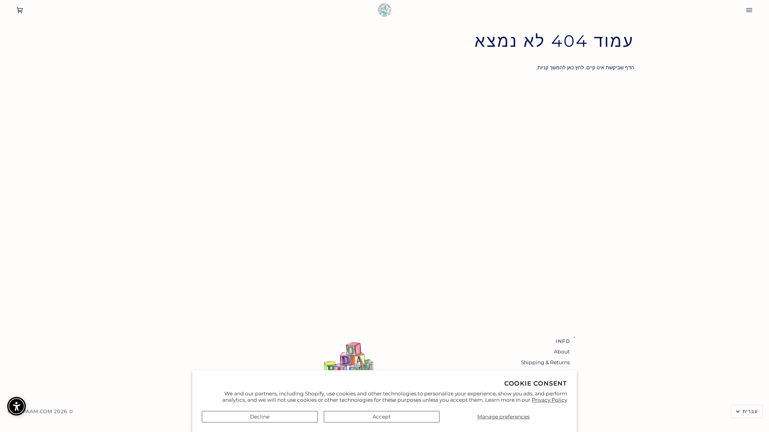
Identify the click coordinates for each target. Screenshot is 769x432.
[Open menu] (755, 10)
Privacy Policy (549, 400)
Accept (381, 417)
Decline (259, 417)
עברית (749, 411)
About (562, 352)
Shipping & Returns (545, 362)
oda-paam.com (30, 411)
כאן (570, 67)
